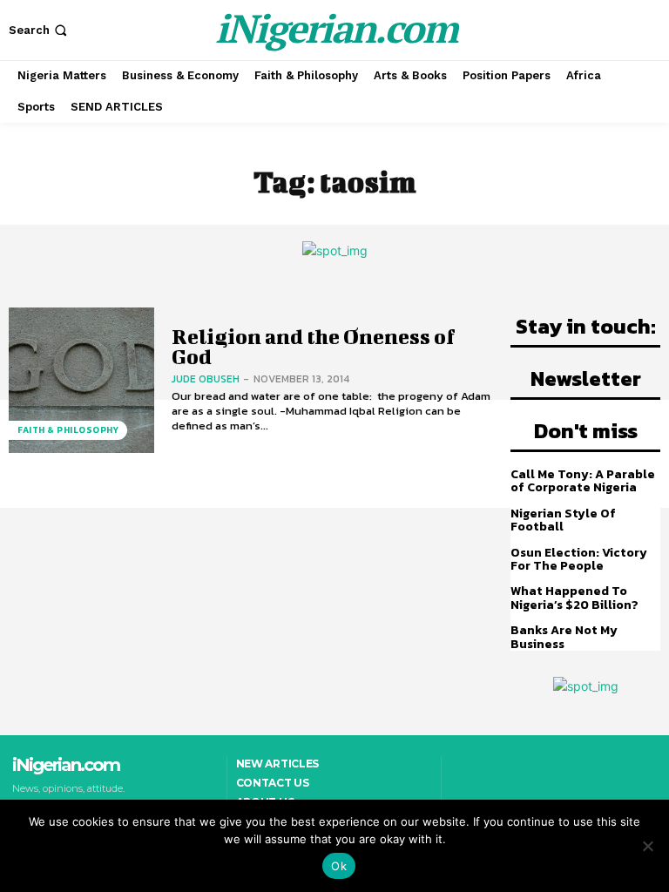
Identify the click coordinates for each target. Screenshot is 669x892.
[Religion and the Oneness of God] (81, 380)
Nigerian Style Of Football (563, 520)
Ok (339, 866)
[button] (40, 30)
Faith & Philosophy (67, 429)
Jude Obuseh (206, 379)
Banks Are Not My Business (564, 636)
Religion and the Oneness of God (313, 346)
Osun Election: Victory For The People (578, 559)
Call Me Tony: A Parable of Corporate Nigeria (582, 481)
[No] (647, 846)
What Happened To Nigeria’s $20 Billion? (574, 597)
